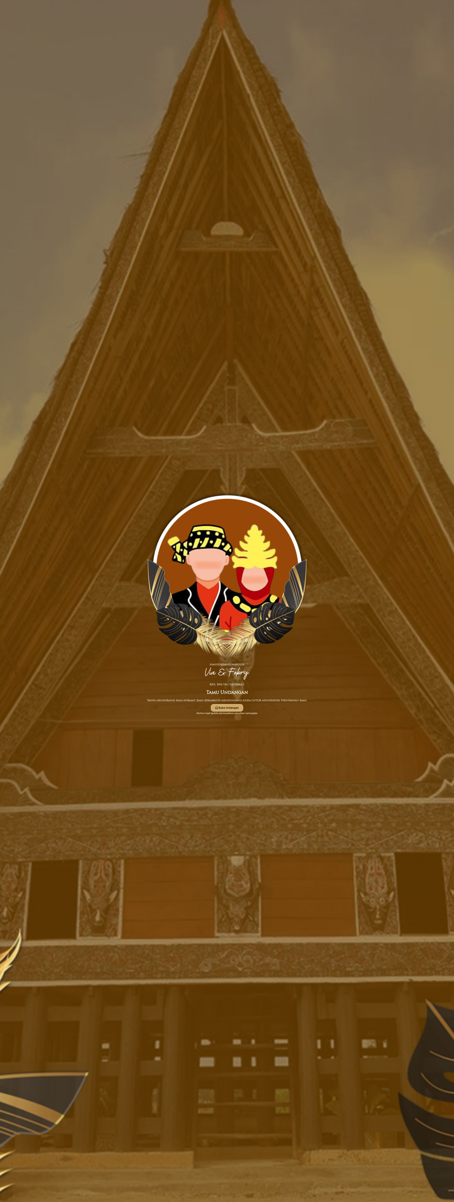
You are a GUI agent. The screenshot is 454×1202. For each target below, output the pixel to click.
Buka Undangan (229, 707)
